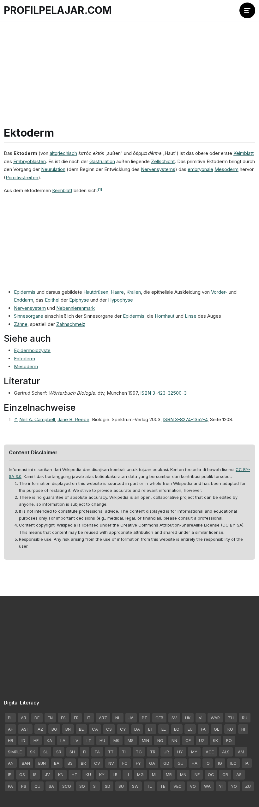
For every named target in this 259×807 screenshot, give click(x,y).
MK (116, 740)
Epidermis (24, 292)
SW (135, 786)
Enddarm (23, 300)
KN (60, 774)
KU (88, 774)
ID (23, 740)
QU (37, 786)
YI (221, 786)
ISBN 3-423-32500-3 (163, 393)
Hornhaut (164, 316)
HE (36, 740)
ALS (226, 751)
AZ (40, 729)
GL (216, 729)
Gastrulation (102, 161)
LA (62, 740)
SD (107, 786)
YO (234, 786)
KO (230, 729)
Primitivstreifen (22, 177)
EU (190, 729)
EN (50, 717)
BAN (26, 763)
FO (125, 763)
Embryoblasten (29, 161)
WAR (215, 717)
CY (123, 729)
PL (10, 717)
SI (95, 786)
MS (131, 740)
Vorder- (219, 292)
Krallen (133, 292)
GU (181, 763)
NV (111, 763)
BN (68, 729)
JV (47, 774)
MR (169, 774)
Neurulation (53, 169)
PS (23, 786)
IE (9, 774)
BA (56, 763)
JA (131, 717)
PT (144, 717)
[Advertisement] (129, 66)
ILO (233, 763)
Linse (190, 316)
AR (23, 717)
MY (194, 751)
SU (121, 786)
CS (109, 729)
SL (45, 751)
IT (89, 717)
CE (188, 740)
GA (152, 763)
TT (111, 751)
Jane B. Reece (73, 419)
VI (200, 717)
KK (215, 740)
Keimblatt (243, 153)
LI (127, 774)
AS (239, 774)
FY (138, 763)
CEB (159, 717)
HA (194, 763)
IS (35, 774)
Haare (117, 292)
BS (70, 763)
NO (160, 740)
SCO (66, 786)
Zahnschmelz (70, 324)
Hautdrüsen (95, 292)
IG (220, 763)
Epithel (52, 300)
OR (225, 774)
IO (208, 763)
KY (102, 774)
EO (176, 729)
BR (83, 763)
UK (187, 717)
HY (180, 751)
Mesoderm (226, 169)
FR (76, 717)
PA (10, 786)
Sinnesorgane (28, 316)
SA (51, 786)
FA (203, 729)
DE (36, 717)
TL (149, 786)
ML (155, 774)
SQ (82, 786)
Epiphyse (79, 300)
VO (193, 786)
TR (152, 751)
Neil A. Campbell (37, 419)
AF (10, 729)
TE (162, 786)
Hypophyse (120, 300)
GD (166, 763)
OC (211, 774)
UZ (202, 740)
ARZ (103, 717)
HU (102, 740)
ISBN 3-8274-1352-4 (185, 419)
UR (166, 751)
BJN (42, 763)
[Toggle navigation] (247, 10)
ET (150, 729)
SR (58, 751)
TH (125, 751)
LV (76, 740)
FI (84, 751)
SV (174, 717)
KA (49, 740)
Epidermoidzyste (32, 350)
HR (10, 740)
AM (241, 751)
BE (81, 729)
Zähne (20, 324)
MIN (145, 740)
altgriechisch (63, 153)
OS (22, 774)
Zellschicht (163, 161)
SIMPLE (15, 751)
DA (137, 729)
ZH (231, 717)
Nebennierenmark (75, 308)
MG (140, 774)
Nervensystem (30, 308)
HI (243, 729)
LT (89, 740)
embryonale (200, 169)
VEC (177, 786)
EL (163, 729)
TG (139, 751)
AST (25, 729)
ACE (210, 751)
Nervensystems (158, 169)
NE (197, 774)
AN (11, 763)
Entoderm (24, 359)
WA (207, 786)
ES (63, 717)
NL (117, 717)
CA (95, 729)
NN (174, 740)
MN (183, 774)
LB (115, 774)
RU (244, 717)
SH (72, 751)
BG (54, 729)
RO (229, 740)
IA (247, 763)
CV (97, 763)
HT (74, 774)
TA (97, 751)
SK (32, 751)
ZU (248, 786)
